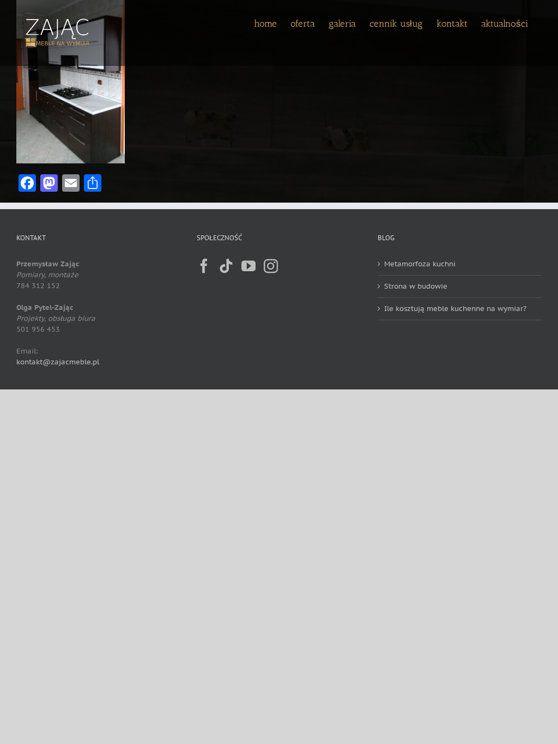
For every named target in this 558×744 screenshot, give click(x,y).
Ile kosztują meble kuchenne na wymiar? (455, 308)
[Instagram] (271, 266)
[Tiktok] (226, 266)
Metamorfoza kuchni (420, 264)
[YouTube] (248, 266)
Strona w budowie (415, 286)
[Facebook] (204, 266)
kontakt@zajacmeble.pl (57, 362)
